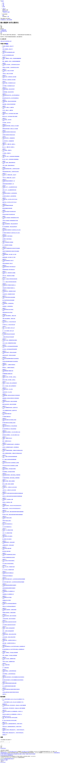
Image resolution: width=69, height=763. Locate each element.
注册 (8, 16)
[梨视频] (2, 1)
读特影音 (4, 734)
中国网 (3, 51)
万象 (3, 5)
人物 (3, 4)
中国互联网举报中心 (4, 752)
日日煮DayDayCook (5, 716)
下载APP (4, 8)
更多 (7, 43)
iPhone (3, 10)
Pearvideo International (4, 755)
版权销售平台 (10, 755)
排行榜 (3, 6)
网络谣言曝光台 (57, 752)
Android (6, 10)
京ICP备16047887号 (25, 751)
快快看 (3, 728)
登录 (3, 15)
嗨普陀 (3, 722)
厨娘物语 (4, 704)
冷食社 (3, 710)
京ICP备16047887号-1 (13, 751)
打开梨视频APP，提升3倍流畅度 (6, 19)
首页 (3, 3)
